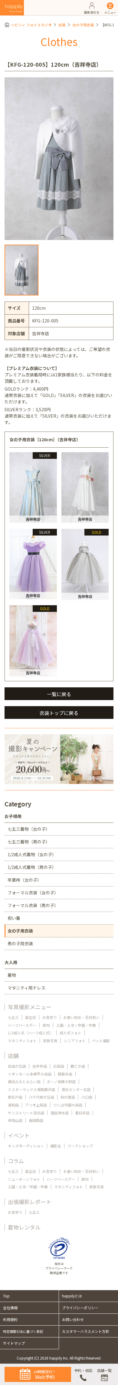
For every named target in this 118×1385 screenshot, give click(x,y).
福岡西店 (36, 1120)
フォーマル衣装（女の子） (33, 892)
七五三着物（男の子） (29, 842)
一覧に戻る (59, 694)
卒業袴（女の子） (24, 880)
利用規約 (10, 1319)
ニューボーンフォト (24, 1179)
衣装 (62, 24)
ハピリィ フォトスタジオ (31, 24)
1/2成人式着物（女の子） (32, 854)
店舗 (13, 1056)
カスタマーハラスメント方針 (85, 1331)
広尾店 (58, 1066)
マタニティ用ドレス (26, 988)
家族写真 (50, 1040)
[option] (59, 158)
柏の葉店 (68, 1097)
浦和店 (13, 1104)
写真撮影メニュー (29, 1007)
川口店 (86, 1097)
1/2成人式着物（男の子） (32, 867)
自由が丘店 (17, 1066)
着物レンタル (24, 1227)
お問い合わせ (73, 1319)
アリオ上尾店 (36, 1104)
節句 (46, 1025)
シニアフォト (75, 1040)
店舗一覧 (104, 1370)
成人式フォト (70, 1032)
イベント (19, 1135)
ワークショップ (80, 1145)
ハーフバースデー (22, 1025)
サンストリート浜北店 (26, 1112)
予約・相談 (83, 1370)
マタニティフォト (22, 1040)
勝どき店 (77, 1066)
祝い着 (14, 918)
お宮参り (49, 1017)
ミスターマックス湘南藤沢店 (31, 1089)
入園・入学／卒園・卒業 (28, 1186)
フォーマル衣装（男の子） (33, 905)
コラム (16, 1161)
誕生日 (30, 1017)
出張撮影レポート (29, 1202)
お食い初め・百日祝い (81, 1017)
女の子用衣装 (83, 24)
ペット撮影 (101, 1040)
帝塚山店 (15, 1120)
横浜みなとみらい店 (24, 1081)
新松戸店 (15, 1097)
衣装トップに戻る (59, 712)
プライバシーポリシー (80, 1307)
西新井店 (65, 1073)
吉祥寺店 (39, 1066)
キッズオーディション (26, 1145)
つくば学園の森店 (67, 1104)
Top (6, 1295)
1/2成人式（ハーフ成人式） (30, 1032)
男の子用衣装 (20, 943)
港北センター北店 (75, 1089)
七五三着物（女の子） (29, 829)
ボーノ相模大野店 (61, 1081)
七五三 (13, 1017)
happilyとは (72, 1295)
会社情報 (10, 1307)
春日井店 (82, 1112)
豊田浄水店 (60, 1112)
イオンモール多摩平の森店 (29, 1073)
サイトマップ (14, 1343)
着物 (12, 975)
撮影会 (55, 1145)
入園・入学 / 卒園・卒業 (76, 1025)
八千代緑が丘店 (41, 1097)
